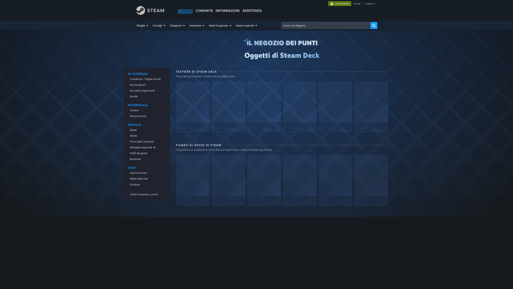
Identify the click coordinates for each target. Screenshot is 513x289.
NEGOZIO (185, 11)
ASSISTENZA (252, 11)
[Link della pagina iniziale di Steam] (150, 13)
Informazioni (228, 11)
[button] (143, 25)
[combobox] (326, 25)
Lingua (368, 3)
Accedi (357, 3)
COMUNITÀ (204, 11)
